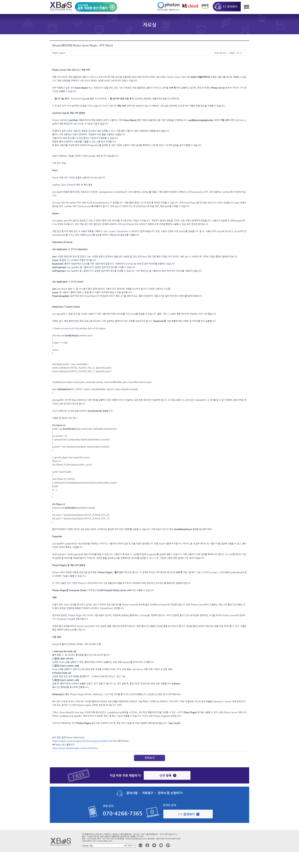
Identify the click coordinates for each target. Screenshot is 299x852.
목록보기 (149, 757)
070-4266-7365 (122, 813)
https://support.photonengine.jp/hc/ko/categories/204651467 (83, 741)
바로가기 (131, 846)
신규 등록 (165, 775)
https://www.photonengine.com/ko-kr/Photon (75, 748)
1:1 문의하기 (186, 814)
